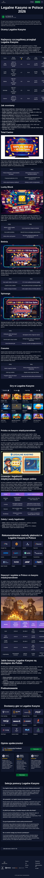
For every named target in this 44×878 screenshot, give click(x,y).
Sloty (37, 390)
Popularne (5, 390)
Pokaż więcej (22, 774)
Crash (26, 390)
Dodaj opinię (36, 749)
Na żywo (16, 390)
